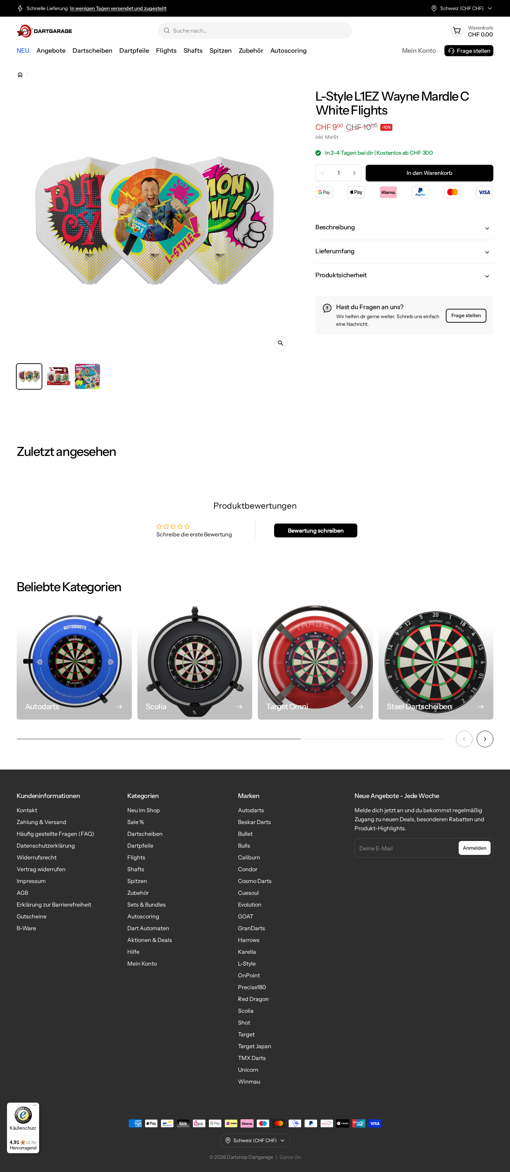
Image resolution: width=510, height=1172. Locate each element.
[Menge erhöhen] (354, 173)
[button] (404, 228)
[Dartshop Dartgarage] (44, 30)
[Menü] (35, 1107)
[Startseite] (20, 74)
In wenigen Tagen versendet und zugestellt (118, 8)
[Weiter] (485, 739)
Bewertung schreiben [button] (316, 530)
